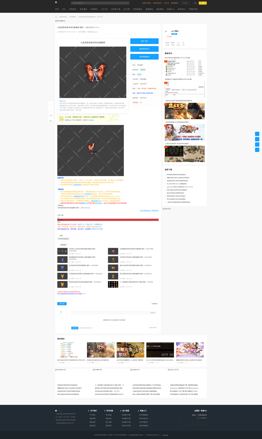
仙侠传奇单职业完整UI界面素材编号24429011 (109, 394)
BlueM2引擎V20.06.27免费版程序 (176, 184)
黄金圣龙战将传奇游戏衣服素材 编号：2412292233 (85, 282)
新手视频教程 (143, 415)
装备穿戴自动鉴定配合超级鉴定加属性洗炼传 (146, 388)
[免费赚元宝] (98, 224)
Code (89, 313)
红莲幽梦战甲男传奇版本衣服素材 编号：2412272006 (136, 249)
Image (80, 313)
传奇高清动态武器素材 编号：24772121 (107, 391)
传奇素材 (83, 9)
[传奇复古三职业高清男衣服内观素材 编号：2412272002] (62, 251)
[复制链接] (96, 27)
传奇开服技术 (143, 422)
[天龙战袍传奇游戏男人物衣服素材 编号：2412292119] (62, 276)
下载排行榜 (193, 9)
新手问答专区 (143, 418)
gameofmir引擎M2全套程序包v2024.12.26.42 (179, 187)
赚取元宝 (85, 203)
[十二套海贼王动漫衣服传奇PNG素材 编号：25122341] (113, 284)
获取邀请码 (174, 3)
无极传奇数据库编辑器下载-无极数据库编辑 (184, 385)
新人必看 (109, 422)
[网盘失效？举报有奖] (151, 210)
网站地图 (165, 435)
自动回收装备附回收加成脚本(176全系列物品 (146, 385)
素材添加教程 (143, 425)
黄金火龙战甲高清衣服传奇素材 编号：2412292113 (136, 265)
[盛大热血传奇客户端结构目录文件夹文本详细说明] (71, 350)
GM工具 (104, 9)
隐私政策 (92, 422)
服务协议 (92, 425)
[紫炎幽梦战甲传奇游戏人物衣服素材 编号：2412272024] (62, 259)
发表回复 (74, 328)
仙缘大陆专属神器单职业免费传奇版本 (177, 202)
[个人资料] (167, 34)
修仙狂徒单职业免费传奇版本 (174, 193)
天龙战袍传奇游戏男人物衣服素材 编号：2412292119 (85, 273)
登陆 (195, 3)
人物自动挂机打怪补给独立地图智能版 (144, 391)
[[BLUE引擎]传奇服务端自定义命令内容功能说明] (160, 350)
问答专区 (88, 194)
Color (77, 313)
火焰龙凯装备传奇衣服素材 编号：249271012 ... (91, 17)
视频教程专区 (78, 196)
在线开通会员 (157, 3)
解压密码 (109, 425)
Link (83, 313)
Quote (86, 313)
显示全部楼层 (82, 32)
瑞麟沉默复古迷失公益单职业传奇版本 (177, 177)
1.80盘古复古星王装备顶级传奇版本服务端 (178, 100)
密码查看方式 (95, 201)
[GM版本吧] (59, 2)
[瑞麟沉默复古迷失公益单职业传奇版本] (190, 350)
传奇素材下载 (126, 418)
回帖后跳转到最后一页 (87, 328)
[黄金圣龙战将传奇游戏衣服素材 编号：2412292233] (62, 284)
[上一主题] (95, 32)
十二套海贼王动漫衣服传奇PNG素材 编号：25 (109, 385)
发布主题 (61, 303)
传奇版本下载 (126, 415)
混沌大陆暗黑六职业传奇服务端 (175, 199)
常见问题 (109, 415)
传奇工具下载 (126, 425)
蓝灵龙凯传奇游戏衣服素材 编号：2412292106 (83, 265)
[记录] (142, 210)
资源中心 (170, 9)
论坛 (64, 9)
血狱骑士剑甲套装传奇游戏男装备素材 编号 (109, 388)
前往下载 (144, 41)
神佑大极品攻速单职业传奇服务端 (176, 190)
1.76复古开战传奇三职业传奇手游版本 (177, 143)
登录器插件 (137, 9)
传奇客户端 (115, 9)
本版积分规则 (152, 327)
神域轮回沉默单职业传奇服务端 (175, 174)
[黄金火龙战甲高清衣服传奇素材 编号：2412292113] (113, 267)
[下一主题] (97, 32)
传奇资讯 (181, 9)
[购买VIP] (81, 224)
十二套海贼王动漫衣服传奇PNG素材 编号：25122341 (136, 282)
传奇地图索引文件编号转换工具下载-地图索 (184, 394)
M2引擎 (127, 9)
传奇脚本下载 (126, 422)
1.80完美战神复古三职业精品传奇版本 (177, 122)
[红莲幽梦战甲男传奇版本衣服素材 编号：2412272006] (113, 251)
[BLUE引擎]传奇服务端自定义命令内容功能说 (161, 360)
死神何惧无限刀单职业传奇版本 (175, 196)
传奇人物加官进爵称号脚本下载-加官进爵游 (146, 394)
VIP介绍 (166, 3)
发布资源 (184, 3)
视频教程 (149, 9)
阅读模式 (89, 32)
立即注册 (91, 120)
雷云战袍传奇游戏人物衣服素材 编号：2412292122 (136, 273)
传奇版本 (73, 9)
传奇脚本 (94, 9)
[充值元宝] (89, 224)
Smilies (92, 313)
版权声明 (92, 418)
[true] (126, 3)
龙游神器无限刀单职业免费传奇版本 (176, 180)
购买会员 (109, 418)
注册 (202, 3)
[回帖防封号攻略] (97, 229)
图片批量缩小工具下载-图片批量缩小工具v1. (184, 391)
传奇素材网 (73, 17)
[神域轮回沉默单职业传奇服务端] (101, 350)
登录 (70, 120)
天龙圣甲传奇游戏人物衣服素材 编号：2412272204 (136, 257)
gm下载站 (60, 32)
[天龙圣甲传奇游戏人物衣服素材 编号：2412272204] (113, 259)
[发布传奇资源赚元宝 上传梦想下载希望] (130, 350)
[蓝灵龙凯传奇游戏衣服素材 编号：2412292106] (62, 267)
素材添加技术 (144, 49)
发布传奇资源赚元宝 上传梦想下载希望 (130, 360)
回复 (61, 298)
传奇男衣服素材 (63, 239)
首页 (57, 9)
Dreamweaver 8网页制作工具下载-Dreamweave (184, 388)
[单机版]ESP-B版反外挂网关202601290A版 (178, 79)
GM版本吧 (56, 16)
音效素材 (160, 9)
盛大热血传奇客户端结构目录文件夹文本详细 (72, 360)
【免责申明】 (77, 185)
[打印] (93, 32)
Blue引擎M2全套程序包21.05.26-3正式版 (177, 58)
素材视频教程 (144, 57)
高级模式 (152, 312)
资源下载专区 (63, 17)
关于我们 (92, 415)
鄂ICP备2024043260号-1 (153, 435)
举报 (157, 297)
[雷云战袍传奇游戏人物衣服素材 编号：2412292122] (113, 276)
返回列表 (154, 303)
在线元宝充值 (146, 3)
